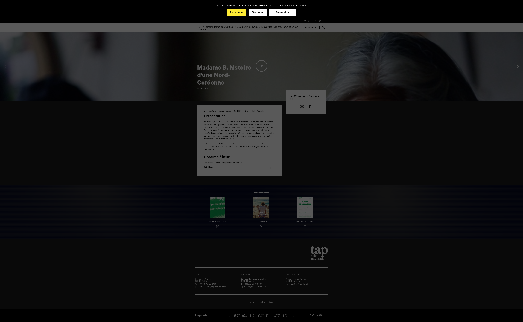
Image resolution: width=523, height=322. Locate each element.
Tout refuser (258, 12)
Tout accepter (236, 12)
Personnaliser (282, 12)
